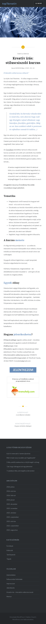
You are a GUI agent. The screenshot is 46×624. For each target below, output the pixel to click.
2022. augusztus (12, 530)
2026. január (11, 500)
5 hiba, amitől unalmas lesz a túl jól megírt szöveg (23, 462)
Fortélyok (10, 546)
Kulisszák (10, 550)
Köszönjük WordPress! (17, 617)
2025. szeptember (13, 517)
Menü (39, 3)
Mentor (9, 597)
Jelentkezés (11, 588)
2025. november (12, 508)
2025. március (11, 521)
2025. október (11, 513)
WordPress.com (17, 619)
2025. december (12, 504)
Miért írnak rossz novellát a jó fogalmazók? (21, 458)
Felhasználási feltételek (14, 579)
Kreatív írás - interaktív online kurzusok (20, 592)
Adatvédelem (11, 575)
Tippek (9, 559)
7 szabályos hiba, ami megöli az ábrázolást (20, 471)
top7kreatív (9, 3)
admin (18, 68)
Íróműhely (9, 150)
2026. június (11, 487)
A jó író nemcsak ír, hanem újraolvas (18, 453)
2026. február (11, 495)
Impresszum (11, 584)
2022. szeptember (13, 526)
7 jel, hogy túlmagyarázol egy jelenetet (19, 466)
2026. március (11, 491)
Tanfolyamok (23, 54)
